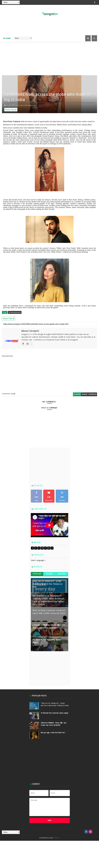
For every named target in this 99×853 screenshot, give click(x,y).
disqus (84, 394)
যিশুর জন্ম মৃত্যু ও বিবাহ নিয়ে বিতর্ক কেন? (53, 733)
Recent (49, 574)
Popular (37, 574)
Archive (62, 574)
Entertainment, (30, 105)
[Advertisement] (49, 27)
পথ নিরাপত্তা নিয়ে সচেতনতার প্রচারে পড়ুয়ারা (54, 713)
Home (8, 38)
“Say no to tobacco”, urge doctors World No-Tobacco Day (47, 584)
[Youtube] (94, 831)
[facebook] (94, 2)
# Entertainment (15, 312)
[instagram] (90, 831)
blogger (77, 394)
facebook (92, 394)
